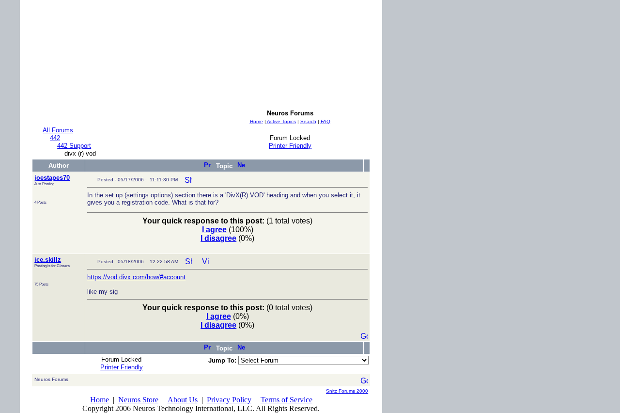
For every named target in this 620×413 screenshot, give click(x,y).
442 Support (74, 145)
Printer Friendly (290, 145)
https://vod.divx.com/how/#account (136, 277)
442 (55, 138)
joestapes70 (52, 177)
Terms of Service (286, 400)
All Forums (58, 130)
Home (99, 400)
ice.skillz (47, 259)
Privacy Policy (229, 400)
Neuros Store (138, 400)
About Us (183, 400)
